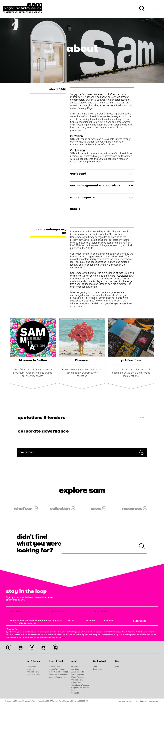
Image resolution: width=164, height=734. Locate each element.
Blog (73, 690)
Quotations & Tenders (80, 685)
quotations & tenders (41, 417)
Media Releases (77, 677)
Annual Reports (77, 671)
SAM (74, 620)
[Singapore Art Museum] (23, 8)
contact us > (154, 701)
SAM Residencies (27, 623)
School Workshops (57, 669)
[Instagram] (20, 647)
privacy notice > (125, 701)
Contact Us (75, 693)
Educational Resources (58, 671)
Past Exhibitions (33, 674)
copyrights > (141, 701)
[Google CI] (55, 647)
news (96, 508)
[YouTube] (43, 647)
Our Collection (33, 671)
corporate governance (43, 431)
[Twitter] (32, 647)
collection (59, 508)
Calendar (31, 669)
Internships (97, 669)
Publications (76, 682)
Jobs (95, 666)
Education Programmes (58, 674)
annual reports (82, 197)
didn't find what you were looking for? (39, 543)
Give (117, 666)
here (63, 637)
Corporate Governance (80, 687)
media (75, 209)
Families (108, 620)
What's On (31, 666)
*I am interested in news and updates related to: (36, 620)
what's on (23, 508)
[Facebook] (8, 647)
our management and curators (95, 185)
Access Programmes (58, 677)
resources (132, 508)
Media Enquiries (77, 674)
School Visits (54, 666)
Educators (90, 620)
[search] (142, 546)
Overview (75, 666)
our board (78, 173)
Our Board (75, 669)
